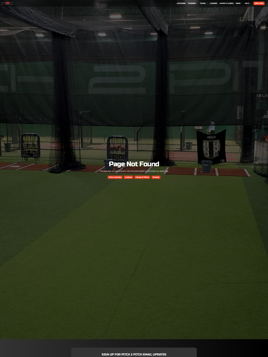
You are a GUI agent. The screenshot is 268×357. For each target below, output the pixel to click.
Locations (181, 3)
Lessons (213, 3)
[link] (7, 3)
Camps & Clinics (227, 3)
